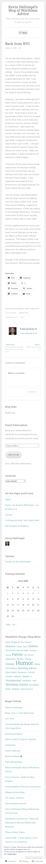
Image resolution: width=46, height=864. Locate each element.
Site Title (9, 718)
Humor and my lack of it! (33, 347)
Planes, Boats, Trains (15, 832)
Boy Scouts (26, 642)
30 (13, 616)
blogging (15, 642)
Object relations (12, 750)
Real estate (11, 672)
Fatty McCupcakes (13, 762)
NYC (22, 317)
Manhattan (23, 313)
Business (19, 309)
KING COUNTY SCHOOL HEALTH (20, 739)
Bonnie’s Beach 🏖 (13, 756)
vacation (26, 680)
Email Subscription (16, 425)
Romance (22, 672)
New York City (32, 309)
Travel (25, 676)
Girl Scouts (29, 655)
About (8, 499)
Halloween (10, 659)
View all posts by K (28, 333)
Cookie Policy (12, 854)
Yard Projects (26, 689)
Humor (24, 662)
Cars (25, 646)
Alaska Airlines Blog (14, 792)
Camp (19, 646)
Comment (32, 392)
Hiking (28, 659)
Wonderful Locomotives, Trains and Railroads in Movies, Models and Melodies (22, 822)
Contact (9, 514)
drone (8, 655)
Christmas (10, 650)
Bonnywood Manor (14, 734)
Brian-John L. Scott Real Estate (19, 713)
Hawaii (20, 658)
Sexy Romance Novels (15, 803)
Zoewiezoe (10, 745)
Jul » (14, 624)
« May (8, 624)
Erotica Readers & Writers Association (23, 786)
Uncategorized (13, 680)
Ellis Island (11, 313)
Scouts (9, 676)
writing (15, 688)
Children (33, 646)
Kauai (37, 664)
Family (17, 654)
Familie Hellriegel (13, 707)
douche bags (22, 650)
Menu (24, 32)
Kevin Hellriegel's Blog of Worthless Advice (23, 10)
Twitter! (9, 556)
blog (7, 642)
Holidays (10, 664)
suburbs (17, 676)
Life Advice (11, 668)
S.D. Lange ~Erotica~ (14, 798)
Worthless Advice (16, 684)
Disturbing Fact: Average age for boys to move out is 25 (14, 348)
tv (31, 676)
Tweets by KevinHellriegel (18, 561)
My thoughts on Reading (16, 526)
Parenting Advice (27, 668)
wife (34, 680)
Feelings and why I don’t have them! (22, 520)
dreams (33, 650)
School (31, 672)
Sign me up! (13, 454)
